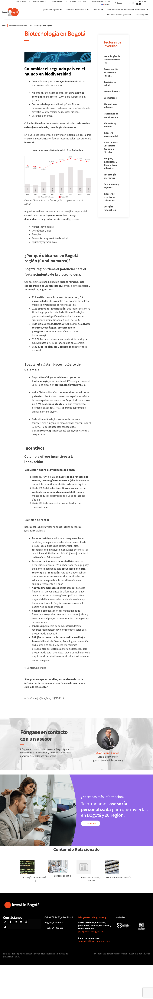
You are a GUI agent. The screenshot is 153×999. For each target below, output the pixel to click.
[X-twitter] (5, 921)
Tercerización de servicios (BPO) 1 (111, 72)
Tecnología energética (110, 176)
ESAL (17, 956)
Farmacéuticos (112, 91)
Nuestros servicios (39, 1)
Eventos (96, 9)
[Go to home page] (10, 12)
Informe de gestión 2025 (101, 1)
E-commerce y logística (111, 186)
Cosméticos (110, 97)
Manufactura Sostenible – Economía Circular (111, 147)
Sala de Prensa (58, 1)
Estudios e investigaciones (119, 14)
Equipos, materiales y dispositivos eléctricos (110, 163)
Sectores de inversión (76, 9)
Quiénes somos (20, 1)
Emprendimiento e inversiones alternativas (126, 9)
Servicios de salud (110, 83)
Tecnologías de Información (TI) (34, 879)
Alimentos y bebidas (110, 125)
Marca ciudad (25, 953)
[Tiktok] (5, 927)
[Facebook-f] (10, 921)
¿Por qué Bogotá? (51, 9)
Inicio (4, 25)
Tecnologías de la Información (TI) (112, 59)
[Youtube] (21, 921)
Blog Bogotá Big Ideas (78, 1)
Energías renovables (110, 208)
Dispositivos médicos (110, 106)
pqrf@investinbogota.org (91, 931)
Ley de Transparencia (45, 953)
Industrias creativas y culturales (109, 197)
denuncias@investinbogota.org (94, 941)
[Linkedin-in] (15, 921)
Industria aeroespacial (111, 134)
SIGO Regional (142, 14)
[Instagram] (26, 921)
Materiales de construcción (111, 115)
